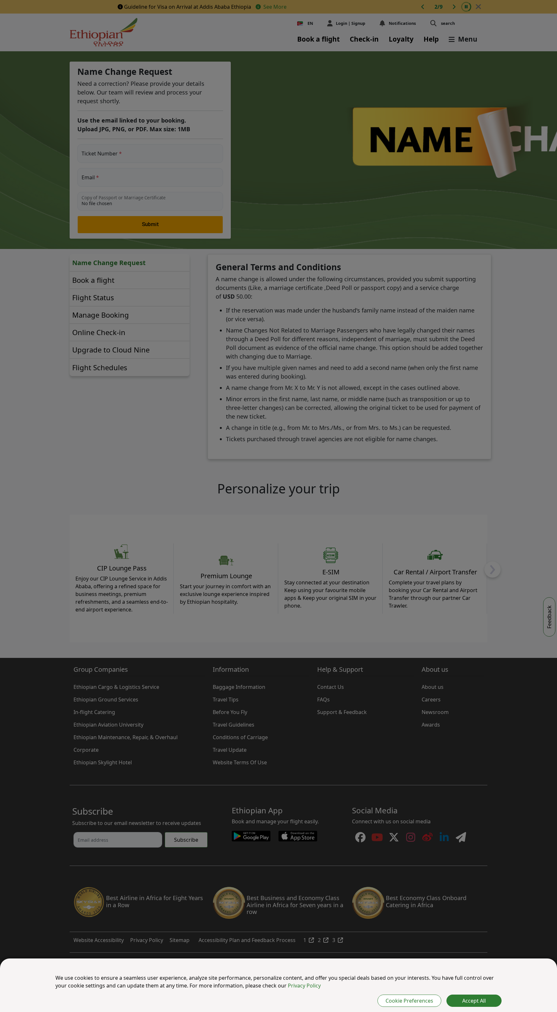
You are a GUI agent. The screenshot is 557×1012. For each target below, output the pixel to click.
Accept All (474, 1000)
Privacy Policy (304, 985)
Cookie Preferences (409, 1000)
